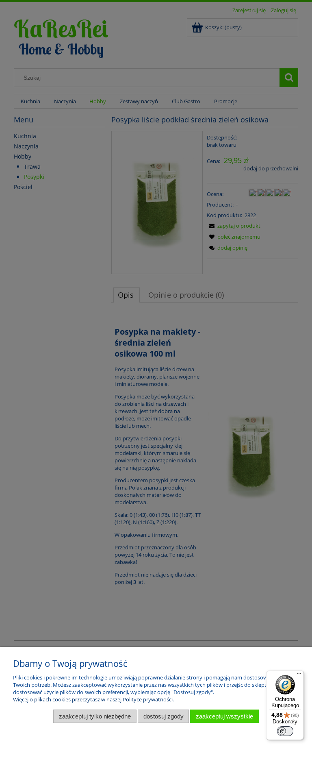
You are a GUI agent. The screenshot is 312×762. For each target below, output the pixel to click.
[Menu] (299, 675)
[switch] (285, 731)
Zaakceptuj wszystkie (224, 716)
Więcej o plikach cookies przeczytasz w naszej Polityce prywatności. (93, 699)
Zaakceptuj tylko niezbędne (95, 716)
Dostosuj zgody (163, 716)
